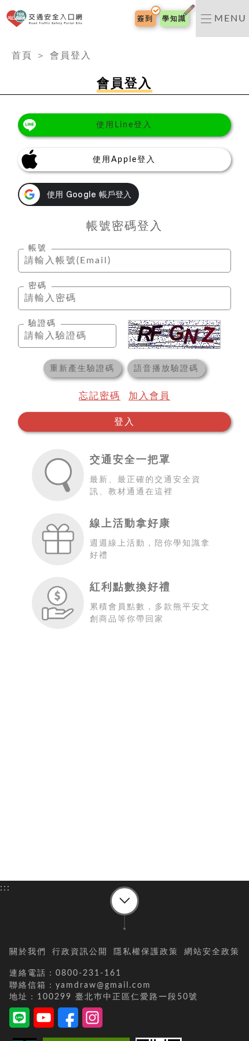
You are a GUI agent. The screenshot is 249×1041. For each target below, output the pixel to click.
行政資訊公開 (80, 952)
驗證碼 (42, 323)
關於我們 (27, 952)
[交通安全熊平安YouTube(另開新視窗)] (44, 1019)
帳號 (37, 248)
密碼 (37, 286)
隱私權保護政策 (145, 952)
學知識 (174, 18)
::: (5, 44)
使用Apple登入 (124, 160)
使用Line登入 (124, 125)
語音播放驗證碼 (166, 368)
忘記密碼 (99, 395)
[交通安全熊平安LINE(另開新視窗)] (19, 1019)
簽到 (145, 18)
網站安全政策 (212, 952)
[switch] (222, 18)
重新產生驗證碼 (82, 368)
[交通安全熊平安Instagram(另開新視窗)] (92, 1019)
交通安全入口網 (47, 19)
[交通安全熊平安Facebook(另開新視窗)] (68, 1019)
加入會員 (149, 395)
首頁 (22, 55)
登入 (124, 421)
